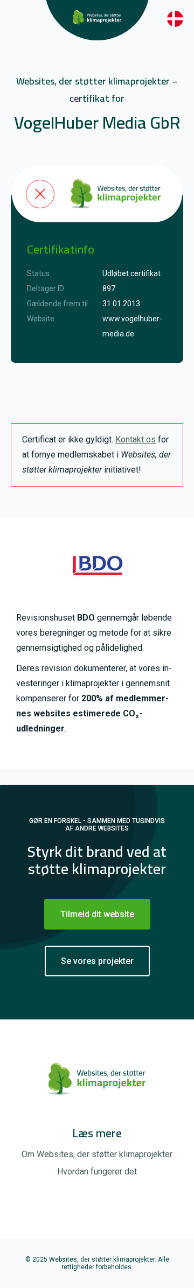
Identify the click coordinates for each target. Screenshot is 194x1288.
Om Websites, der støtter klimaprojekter (97, 1154)
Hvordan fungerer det (97, 1171)
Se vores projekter (97, 961)
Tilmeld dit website (97, 914)
